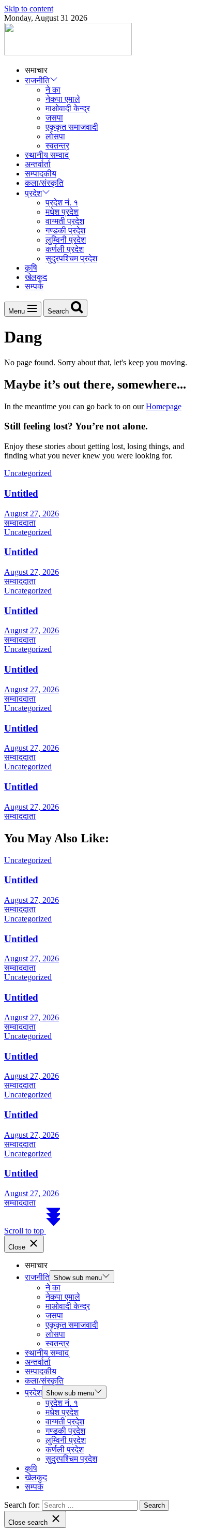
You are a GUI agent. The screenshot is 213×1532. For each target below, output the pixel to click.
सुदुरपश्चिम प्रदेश (71, 258)
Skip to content (28, 8)
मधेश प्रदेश (62, 211)
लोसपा (55, 136)
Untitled (21, 493)
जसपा (54, 117)
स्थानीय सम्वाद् (47, 155)
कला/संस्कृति (44, 183)
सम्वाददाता (20, 522)
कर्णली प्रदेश (64, 249)
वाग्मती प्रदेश (64, 221)
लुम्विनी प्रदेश (65, 239)
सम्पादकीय (40, 173)
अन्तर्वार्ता (38, 164)
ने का (52, 89)
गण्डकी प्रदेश (65, 230)
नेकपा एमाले (62, 99)
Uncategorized (28, 473)
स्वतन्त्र (57, 145)
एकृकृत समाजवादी (71, 127)
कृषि (31, 267)
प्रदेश (33, 193)
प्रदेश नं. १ (61, 202)
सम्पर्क (34, 286)
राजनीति (37, 80)
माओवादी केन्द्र (67, 108)
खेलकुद (36, 277)
